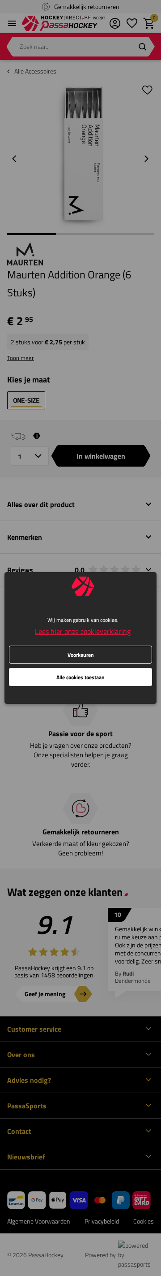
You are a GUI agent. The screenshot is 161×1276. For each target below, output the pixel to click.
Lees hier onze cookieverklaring (83, 631)
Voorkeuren (81, 655)
